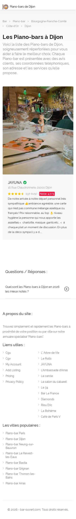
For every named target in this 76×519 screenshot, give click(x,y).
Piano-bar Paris (15, 433)
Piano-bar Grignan (17, 468)
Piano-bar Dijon (15, 439)
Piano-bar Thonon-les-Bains (20, 475)
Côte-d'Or (12, 26)
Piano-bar (19, 21)
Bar (5, 21)
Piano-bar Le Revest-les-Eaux (19, 455)
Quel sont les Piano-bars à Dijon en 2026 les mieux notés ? (32, 289)
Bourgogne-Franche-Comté (48, 21)
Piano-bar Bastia (16, 462)
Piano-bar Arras (15, 483)
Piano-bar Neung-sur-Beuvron (19, 446)
